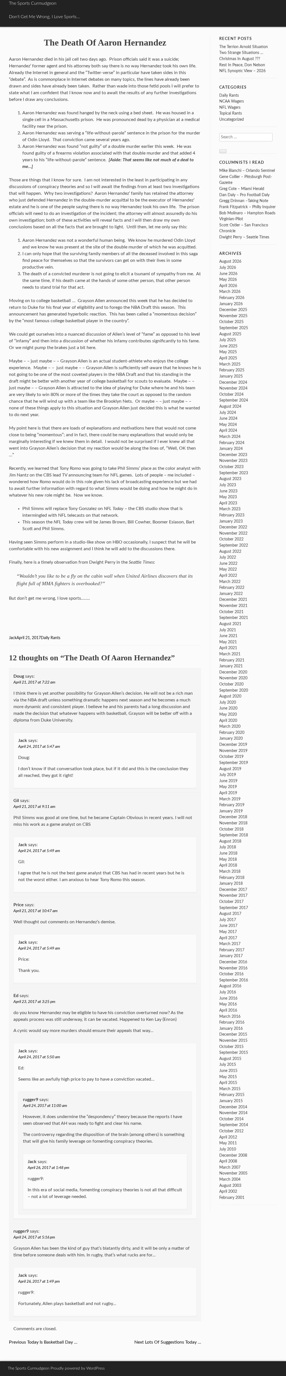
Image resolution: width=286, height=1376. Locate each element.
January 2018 (231, 883)
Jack (12, 638)
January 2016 (231, 1028)
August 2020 (230, 696)
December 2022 (233, 527)
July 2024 (227, 413)
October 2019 (231, 757)
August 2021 (230, 624)
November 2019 (233, 751)
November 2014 (233, 1113)
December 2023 (233, 455)
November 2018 (233, 823)
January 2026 (231, 304)
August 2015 (230, 1059)
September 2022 (233, 545)
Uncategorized (231, 119)
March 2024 (229, 437)
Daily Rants (50, 638)
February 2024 (231, 443)
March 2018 (229, 871)
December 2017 (233, 890)
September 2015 (233, 1052)
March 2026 (229, 292)
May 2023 (228, 497)
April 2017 (228, 938)
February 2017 (231, 950)
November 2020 (233, 678)
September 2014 (233, 1125)
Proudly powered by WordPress (78, 1368)
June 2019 (228, 781)
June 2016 (228, 998)
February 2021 (231, 660)
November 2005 (233, 1173)
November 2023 (233, 461)
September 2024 (233, 400)
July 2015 (227, 1064)
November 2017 (233, 895)
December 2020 (233, 672)
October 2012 (231, 1131)
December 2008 (233, 1155)
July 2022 (227, 557)
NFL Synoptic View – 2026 (242, 71)
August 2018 (230, 841)
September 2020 (233, 690)
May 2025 (228, 352)
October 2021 (231, 612)
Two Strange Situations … (241, 53)
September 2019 (233, 763)
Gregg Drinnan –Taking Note (243, 201)
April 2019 (228, 793)
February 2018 (231, 878)
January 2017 (231, 956)
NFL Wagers (229, 107)
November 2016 (233, 968)
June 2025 (228, 346)
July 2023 (227, 485)
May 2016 (228, 1004)
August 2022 (230, 551)
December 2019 (233, 744)
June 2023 (228, 491)
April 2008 (228, 1161)
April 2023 (228, 503)
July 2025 (227, 340)
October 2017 (231, 902)
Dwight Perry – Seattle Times (244, 237)
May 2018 (228, 859)
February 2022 (231, 587)
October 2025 (231, 322)
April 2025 (228, 358)
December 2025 (233, 310)
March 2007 (229, 1167)
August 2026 (230, 261)
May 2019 (228, 787)
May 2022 (228, 569)
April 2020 (228, 720)
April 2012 (228, 1137)
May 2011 (228, 1143)
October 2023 (231, 467)
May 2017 (228, 932)
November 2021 (233, 606)
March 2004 (229, 1179)
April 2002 (228, 1191)
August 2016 (230, 986)
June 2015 (228, 1071)
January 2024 (231, 449)
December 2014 (233, 1107)
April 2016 (228, 1010)
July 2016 (227, 992)
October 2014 (231, 1119)
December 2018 (233, 817)
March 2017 (229, 944)
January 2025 (231, 376)
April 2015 (228, 1083)
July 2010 (227, 1149)
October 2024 (231, 394)
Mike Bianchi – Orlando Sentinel (247, 171)
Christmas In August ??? (239, 59)
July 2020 (227, 702)
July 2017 (227, 920)
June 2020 (228, 708)
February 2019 (231, 805)
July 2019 (227, 775)
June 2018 (228, 853)
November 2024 (233, 388)
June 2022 (228, 563)
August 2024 (230, 406)
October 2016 (231, 974)
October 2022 (231, 539)
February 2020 (231, 732)
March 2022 (229, 582)
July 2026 (227, 267)
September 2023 (233, 473)
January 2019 (231, 811)
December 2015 (233, 1034)
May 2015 (228, 1077)
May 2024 (228, 425)
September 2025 (233, 328)
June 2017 (228, 926)
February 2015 (231, 1095)
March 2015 (229, 1089)
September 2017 (233, 908)
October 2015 (231, 1047)
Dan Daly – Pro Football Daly (244, 195)
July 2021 (227, 630)
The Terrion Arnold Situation (243, 47)
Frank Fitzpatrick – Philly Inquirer (247, 207)
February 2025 (231, 370)
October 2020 (231, 684)
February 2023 (231, 515)
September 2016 (233, 980)
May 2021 (228, 642)
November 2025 (233, 316)
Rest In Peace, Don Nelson (242, 65)
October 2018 (231, 829)
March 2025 (229, 364)
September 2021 (233, 618)
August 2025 (230, 334)
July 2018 (227, 847)
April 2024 (228, 430)
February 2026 (231, 298)
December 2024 (233, 382)
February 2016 (231, 1022)
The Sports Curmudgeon (32, 3)
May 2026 (228, 279)
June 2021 (228, 636)
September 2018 (233, 835)
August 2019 (230, 769)
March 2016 (229, 1016)
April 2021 (228, 648)
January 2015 (231, 1101)
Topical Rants (230, 113)
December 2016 (233, 962)
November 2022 (233, 533)
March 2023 (229, 509)
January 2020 (231, 738)
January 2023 (231, 521)
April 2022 (228, 575)
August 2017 (230, 914)
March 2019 (229, 799)
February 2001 (231, 1197)
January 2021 (231, 666)
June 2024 (228, 418)
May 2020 (228, 714)
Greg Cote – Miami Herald (241, 189)
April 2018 (228, 865)
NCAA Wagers (231, 101)
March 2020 (229, 726)
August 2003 (230, 1185)
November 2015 (233, 1040)
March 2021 (229, 654)
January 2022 (231, 594)
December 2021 (233, 599)
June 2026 (228, 274)
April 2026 (228, 286)
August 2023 (230, 479)
